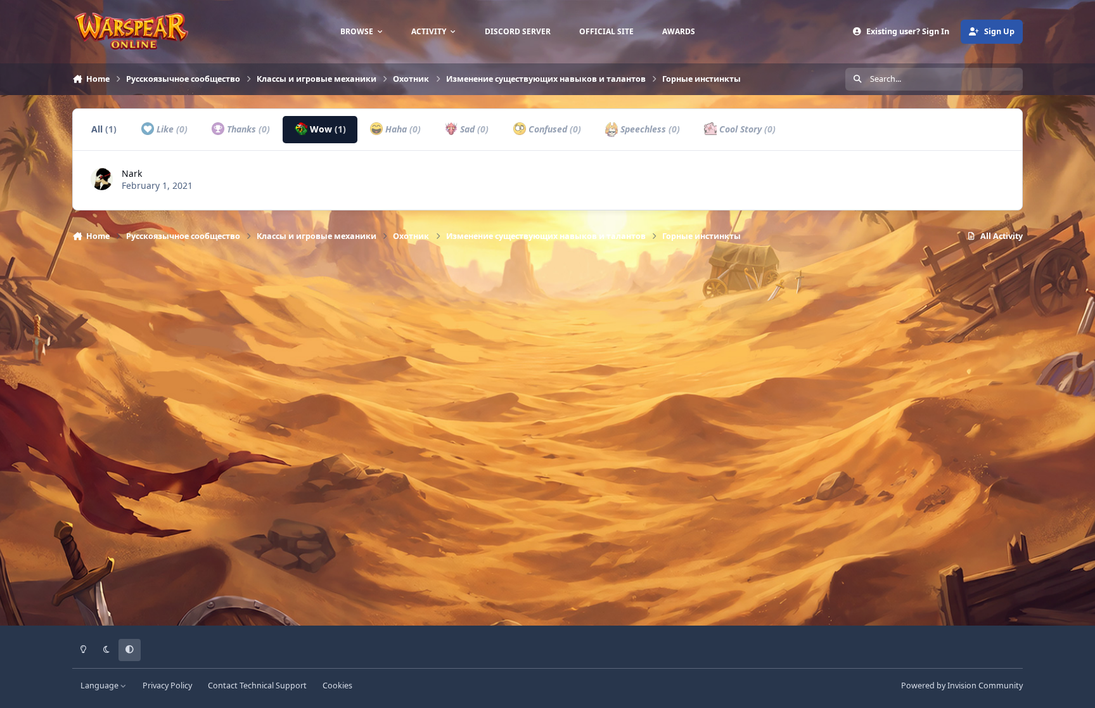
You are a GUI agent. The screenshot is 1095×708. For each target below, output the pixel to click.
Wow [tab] (326, 129)
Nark (132, 173)
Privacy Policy (167, 685)
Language (100, 685)
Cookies (337, 685)
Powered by (962, 685)
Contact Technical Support (257, 685)
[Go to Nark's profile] (102, 179)
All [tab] (104, 129)
